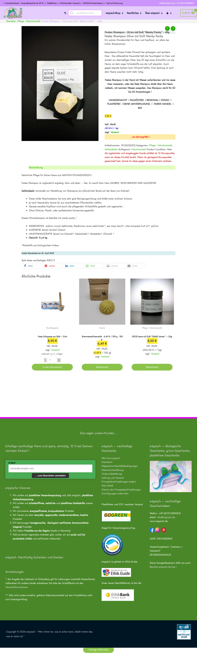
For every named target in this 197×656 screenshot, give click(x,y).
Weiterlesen (102, 367)
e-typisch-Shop (113, 13)
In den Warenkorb (52, 367)
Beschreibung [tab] (36, 167)
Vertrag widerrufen (98, 649)
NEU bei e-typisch (111, 458)
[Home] (65, 13)
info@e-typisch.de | (167, 3)
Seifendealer (111, 149)
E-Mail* (12, 463)
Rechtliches (133, 13)
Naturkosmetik (138, 149)
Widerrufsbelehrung (112, 474)
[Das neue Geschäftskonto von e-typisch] (118, 595)
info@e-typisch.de (166, 517)
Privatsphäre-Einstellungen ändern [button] (119, 481)
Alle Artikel (107, 485)
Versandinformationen (16, 587)
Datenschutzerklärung (112, 470)
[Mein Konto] (169, 13)
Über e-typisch (152, 13)
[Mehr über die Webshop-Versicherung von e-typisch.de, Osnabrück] (184, 631)
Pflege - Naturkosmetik (160, 145)
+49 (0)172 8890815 (185, 3)
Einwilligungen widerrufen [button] (115, 493)
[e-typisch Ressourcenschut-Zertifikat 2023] (112, 544)
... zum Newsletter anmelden (50, 475)
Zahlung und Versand (113, 478)
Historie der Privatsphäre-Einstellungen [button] (121, 489)
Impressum (107, 462)
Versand (114, 132)
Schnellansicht (52, 321)
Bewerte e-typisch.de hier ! (163, 567)
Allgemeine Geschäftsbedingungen (120, 466)
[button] (32, 265)
